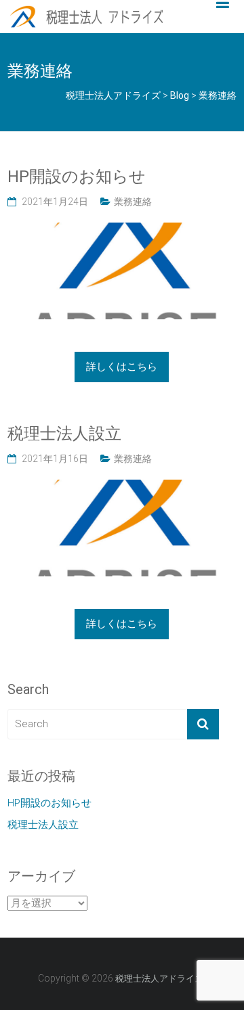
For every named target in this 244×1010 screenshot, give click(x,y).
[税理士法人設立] (122, 487)
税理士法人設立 (64, 433)
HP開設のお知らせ (76, 176)
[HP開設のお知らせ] (122, 230)
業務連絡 (133, 201)
